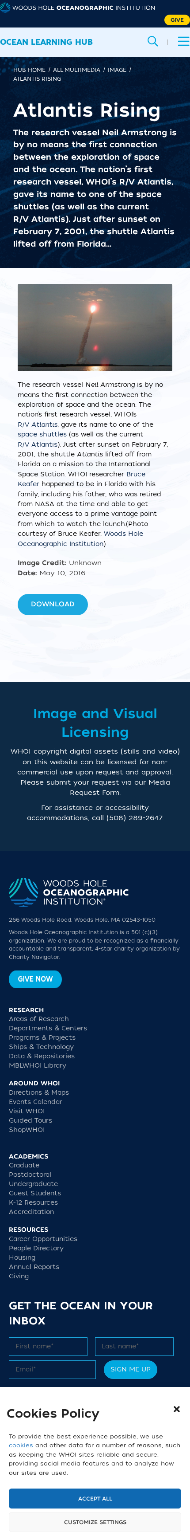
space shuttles (42, 434)
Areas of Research (39, 1019)
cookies (21, 1445)
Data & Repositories (42, 1056)
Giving (19, 1276)
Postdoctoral (30, 1175)
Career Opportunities (43, 1239)
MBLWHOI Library (37, 1065)
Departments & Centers (48, 1028)
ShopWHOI (27, 1130)
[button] (176, 1409)
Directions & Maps (39, 1092)
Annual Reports (34, 1267)
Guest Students (35, 1193)
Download (53, 604)
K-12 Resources (33, 1202)
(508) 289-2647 (134, 817)
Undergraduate (33, 1184)
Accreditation (31, 1212)
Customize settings (95, 1522)
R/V (37, 424)
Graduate (24, 1165)
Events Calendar (35, 1102)
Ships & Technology (41, 1047)
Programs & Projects (42, 1037)
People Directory (36, 1248)
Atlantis (44, 444)
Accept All (95, 1498)
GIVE (177, 20)
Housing (22, 1257)
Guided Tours (30, 1120)
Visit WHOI (27, 1111)
